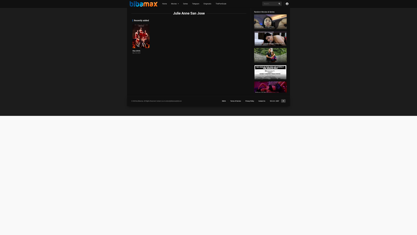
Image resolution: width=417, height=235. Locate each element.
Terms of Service (235, 101)
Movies (174, 4)
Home (164, 4)
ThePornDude (221, 4)
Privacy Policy (249, 101)
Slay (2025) (136, 51)
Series (185, 4)
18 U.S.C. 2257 (274, 101)
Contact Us (261, 101)
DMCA (224, 101)
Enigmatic (207, 4)
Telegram (195, 4)
